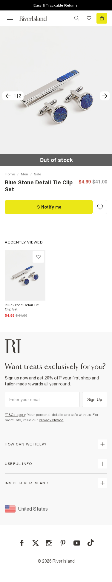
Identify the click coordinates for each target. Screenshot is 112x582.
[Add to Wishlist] (100, 207)
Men (24, 174)
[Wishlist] (89, 18)
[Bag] (101, 18)
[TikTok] (90, 542)
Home (10, 174)
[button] (56, 96)
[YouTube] (77, 543)
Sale (37, 174)
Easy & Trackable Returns (55, 5)
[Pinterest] (63, 543)
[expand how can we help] (102, 444)
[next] (105, 95)
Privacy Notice (51, 420)
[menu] (10, 18)
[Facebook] (22, 543)
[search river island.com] (76, 18)
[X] (35, 543)
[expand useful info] (102, 463)
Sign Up (94, 399)
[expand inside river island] (102, 483)
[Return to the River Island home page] (37, 18)
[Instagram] (49, 543)
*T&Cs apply (15, 415)
